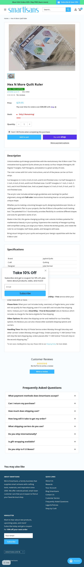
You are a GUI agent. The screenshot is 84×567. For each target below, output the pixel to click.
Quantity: (11, 124)
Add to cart (24, 137)
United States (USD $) (12, 552)
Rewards (49, 484)
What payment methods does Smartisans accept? (33, 395)
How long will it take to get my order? (27, 418)
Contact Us (50, 494)
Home (6, 18)
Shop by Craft (51, 508)
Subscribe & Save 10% (69, 2)
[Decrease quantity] (19, 124)
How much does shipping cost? (23, 411)
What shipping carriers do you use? (26, 426)
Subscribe (11, 541)
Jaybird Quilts (13, 92)
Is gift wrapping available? (21, 441)
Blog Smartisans (52, 491)
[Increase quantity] (29, 124)
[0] (79, 9)
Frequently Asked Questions (57, 501)
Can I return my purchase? (21, 403)
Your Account (51, 488)
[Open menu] (5, 9)
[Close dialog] (45, 270)
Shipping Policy (51, 344)
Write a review (42, 371)
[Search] (68, 9)
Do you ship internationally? (22, 434)
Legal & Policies (52, 505)
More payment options (60, 143)
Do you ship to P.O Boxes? (21, 449)
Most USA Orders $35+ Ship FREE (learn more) (30, 2)
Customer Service (53, 498)
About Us (49, 481)
